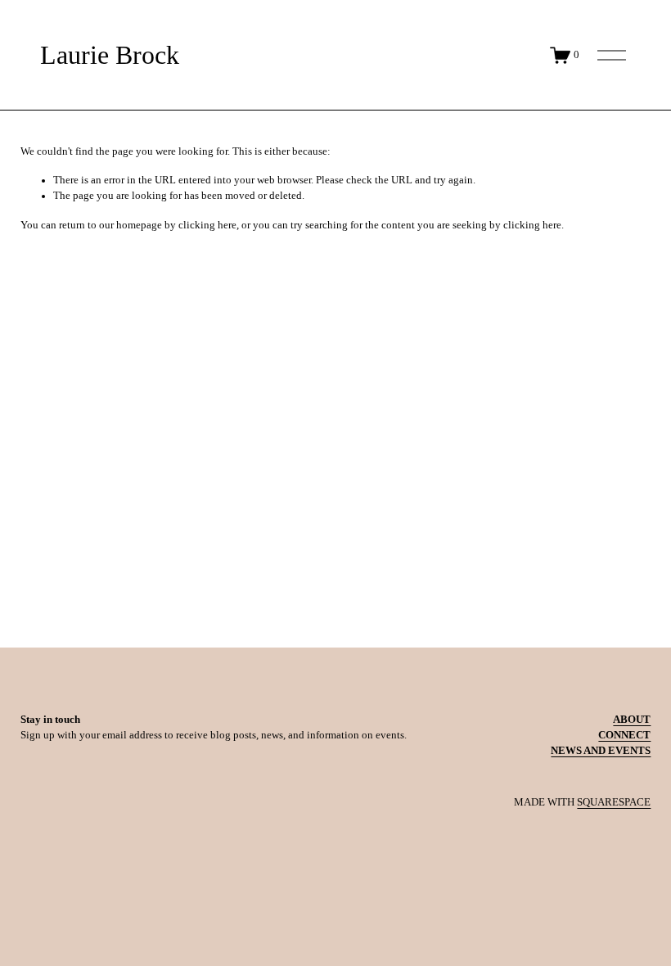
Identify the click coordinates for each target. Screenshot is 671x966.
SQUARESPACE (614, 802)
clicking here (207, 225)
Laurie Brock (109, 55)
